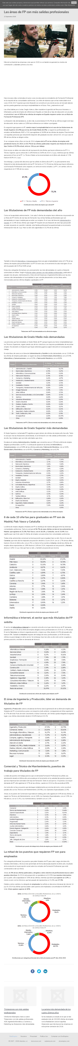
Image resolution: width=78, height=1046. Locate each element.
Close (74, 3)
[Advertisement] (39, 81)
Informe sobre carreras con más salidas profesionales (44, 272)
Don (13, 1036)
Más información (69, 5)
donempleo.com (64, 1041)
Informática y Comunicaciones (27, 261)
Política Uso (44, 1036)
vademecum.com (49, 1041)
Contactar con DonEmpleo (59, 1036)
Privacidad (33, 1036)
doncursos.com (36, 1041)
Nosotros (24, 1036)
